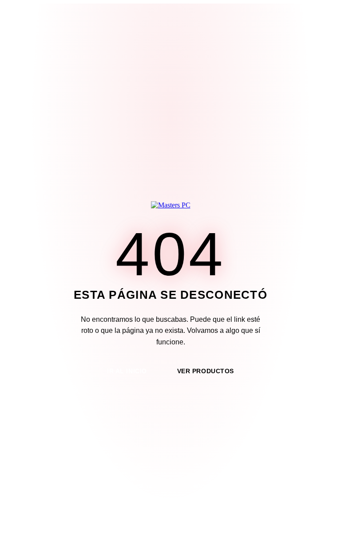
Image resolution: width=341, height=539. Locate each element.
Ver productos (205, 371)
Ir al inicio (127, 371)
